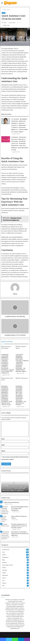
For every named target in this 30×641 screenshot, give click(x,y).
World (8, 9)
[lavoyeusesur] (10, 3)
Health (4, 567)
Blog (3, 560)
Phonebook (5, 557)
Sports (4, 578)
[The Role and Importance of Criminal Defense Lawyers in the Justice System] (5, 526)
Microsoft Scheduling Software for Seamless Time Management (19, 508)
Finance (4, 583)
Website (3, 451)
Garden (4, 572)
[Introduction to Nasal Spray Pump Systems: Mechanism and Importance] (5, 535)
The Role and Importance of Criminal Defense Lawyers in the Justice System (19, 525)
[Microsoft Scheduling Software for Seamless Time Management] (5, 510)
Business (4, 562)
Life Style (4, 570)
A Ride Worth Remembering (11, 502)
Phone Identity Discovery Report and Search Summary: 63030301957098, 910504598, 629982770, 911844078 (14, 488)
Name (3, 438)
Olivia (5, 22)
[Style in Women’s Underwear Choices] (5, 518)
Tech (3, 552)
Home (4, 9)
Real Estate (5, 575)
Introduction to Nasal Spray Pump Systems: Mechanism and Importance (19, 533)
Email (3, 445)
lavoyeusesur (5, 549)
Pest (3, 585)
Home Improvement (7, 565)
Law (3, 580)
